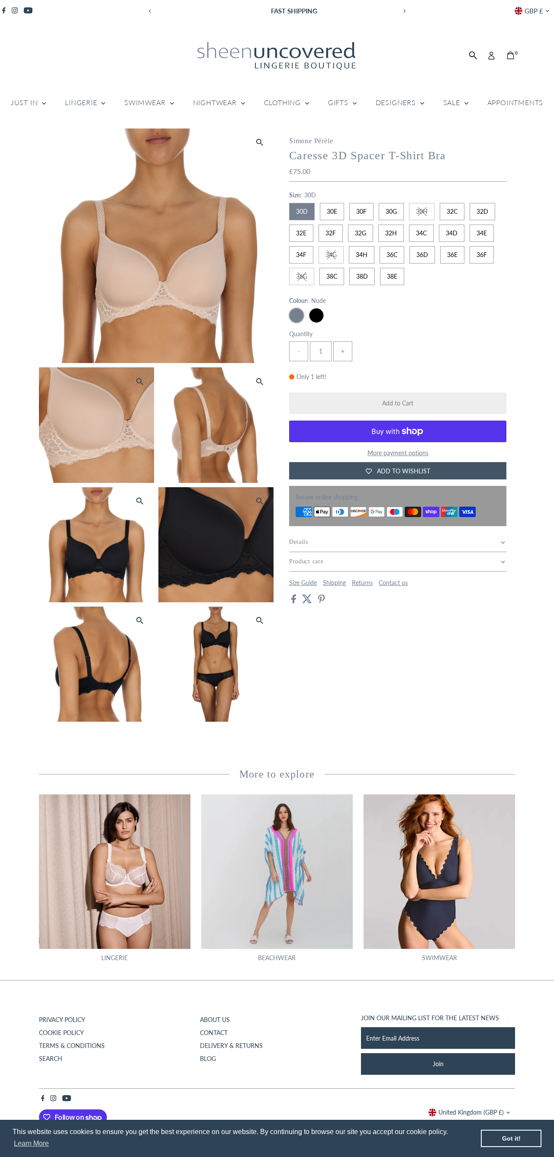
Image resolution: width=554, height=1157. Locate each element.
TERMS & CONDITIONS (72, 1045)
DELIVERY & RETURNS (231, 1045)
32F (330, 233)
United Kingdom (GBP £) (471, 1112)
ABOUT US (215, 1019)
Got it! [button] (511, 1138)
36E (452, 254)
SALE (452, 102)
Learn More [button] (31, 1143)
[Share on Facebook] (294, 600)
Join (438, 1063)
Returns (362, 583)
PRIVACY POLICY (62, 1019)
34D (451, 233)
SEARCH (50, 1058)
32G (360, 233)
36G (305, 278)
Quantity (300, 333)
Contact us (393, 583)
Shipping (334, 583)
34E (482, 233)
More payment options (397, 452)
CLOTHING (283, 102)
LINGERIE (82, 102)
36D (422, 254)
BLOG (208, 1058)
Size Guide (303, 583)
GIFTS (339, 102)
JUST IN (25, 102)
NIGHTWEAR (216, 102)
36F (482, 254)
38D (362, 276)
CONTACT (214, 1032)
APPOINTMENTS (515, 102)
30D (302, 211)
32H (391, 233)
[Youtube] (28, 10)
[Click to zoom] (259, 142)
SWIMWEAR (145, 102)
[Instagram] (15, 10)
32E (301, 233)
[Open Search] (473, 55)
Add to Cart (397, 403)
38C (331, 276)
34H (361, 254)
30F (361, 211)
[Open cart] (510, 55)
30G (391, 211)
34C (421, 233)
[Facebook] (4, 10)
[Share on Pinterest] (321, 600)
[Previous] (150, 11)
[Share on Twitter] (308, 600)
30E (332, 211)
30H (425, 213)
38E (392, 276)
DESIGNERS (397, 102)
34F (301, 254)
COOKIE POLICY (61, 1032)
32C (452, 211)
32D (482, 211)
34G (334, 256)
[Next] (404, 11)
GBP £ (534, 11)
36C (392, 254)
